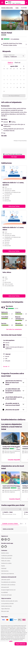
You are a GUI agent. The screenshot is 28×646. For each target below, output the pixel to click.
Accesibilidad (4, 592)
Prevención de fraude (6, 595)
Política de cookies (5, 560)
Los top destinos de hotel (7, 603)
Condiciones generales (6, 555)
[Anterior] (4, 66)
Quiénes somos (5, 553)
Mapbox (16, 140)
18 (7, 83)
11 (7, 79)
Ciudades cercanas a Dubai (10, 523)
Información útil (5, 587)
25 (7, 87)
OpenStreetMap (23, 140)
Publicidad (3, 568)
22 (20, 83)
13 (14, 79)
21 (17, 83)
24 (4, 87)
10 (4, 79)
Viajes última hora (5, 608)
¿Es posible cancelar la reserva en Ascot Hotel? (12, 404)
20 (14, 83)
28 (17, 87)
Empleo (3, 565)
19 (10, 83)
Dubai (17, 7)
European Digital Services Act (8, 589)
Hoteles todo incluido (6, 606)
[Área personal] (26, 2)
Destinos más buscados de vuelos (9, 601)
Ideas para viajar (5, 611)
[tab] (10, 523)
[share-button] (21, 12)
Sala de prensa (4, 571)
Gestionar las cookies (6, 563)
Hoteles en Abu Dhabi (8, 529)
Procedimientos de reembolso (8, 582)
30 (23, 87)
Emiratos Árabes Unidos (7, 7)
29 (20, 87)
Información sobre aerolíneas (8, 584)
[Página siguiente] (25, 523)
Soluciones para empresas (7, 573)
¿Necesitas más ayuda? (12, 409)
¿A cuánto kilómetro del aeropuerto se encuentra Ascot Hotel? (13, 390)
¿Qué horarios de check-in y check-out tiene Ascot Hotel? (13, 382)
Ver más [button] (5, 366)
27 (14, 87)
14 (17, 79)
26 (10, 87)
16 (23, 79)
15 (20, 79)
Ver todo (4, 135)
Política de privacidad (6, 558)
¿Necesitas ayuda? (5, 579)
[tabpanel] (14, 529)
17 (4, 83)
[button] (12, 20)
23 (23, 83)
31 (4, 91)
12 (10, 79)
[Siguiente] (23, 66)
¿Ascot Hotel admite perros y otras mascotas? (13, 398)
